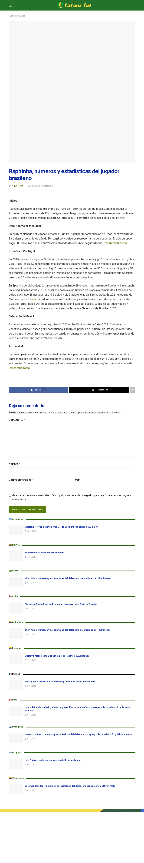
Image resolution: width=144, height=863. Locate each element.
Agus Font (17, 185)
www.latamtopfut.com (13, 860)
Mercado (5, 824)
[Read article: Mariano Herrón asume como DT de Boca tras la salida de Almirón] (16, 530)
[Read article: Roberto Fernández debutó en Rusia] (16, 556)
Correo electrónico (21, 479)
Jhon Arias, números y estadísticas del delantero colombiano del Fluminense (67, 578)
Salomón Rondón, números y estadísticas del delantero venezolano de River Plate (70, 786)
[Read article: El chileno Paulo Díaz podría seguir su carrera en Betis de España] (16, 608)
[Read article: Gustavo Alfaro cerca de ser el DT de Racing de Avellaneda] (16, 659)
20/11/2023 (34, 185)
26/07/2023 (31, 557)
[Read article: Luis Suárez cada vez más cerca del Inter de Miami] (16, 764)
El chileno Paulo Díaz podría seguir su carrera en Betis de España (61, 604)
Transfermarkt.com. (115, 243)
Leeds (32, 299)
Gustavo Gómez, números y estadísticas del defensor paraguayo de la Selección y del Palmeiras (78, 734)
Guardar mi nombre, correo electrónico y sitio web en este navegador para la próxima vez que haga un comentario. (71, 497)
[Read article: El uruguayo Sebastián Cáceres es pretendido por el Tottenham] (16, 685)
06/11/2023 (31, 531)
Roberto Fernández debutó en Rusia (44, 552)
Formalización (8, 821)
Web (77, 479)
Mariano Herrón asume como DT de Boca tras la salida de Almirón (61, 526)
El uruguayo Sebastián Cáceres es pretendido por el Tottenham (60, 681)
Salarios (21, 16)
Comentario (17, 420)
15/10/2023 (31, 660)
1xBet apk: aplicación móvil (15, 842)
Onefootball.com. (19, 368)
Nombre (14, 464)
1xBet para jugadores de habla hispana (22, 846)
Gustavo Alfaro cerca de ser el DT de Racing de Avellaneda (57, 656)
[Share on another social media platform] (132, 390)
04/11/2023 (31, 608)
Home (11, 16)
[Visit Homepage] (74, 5)
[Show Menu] (10, 5)
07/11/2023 (31, 583)
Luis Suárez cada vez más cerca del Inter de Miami (53, 760)
